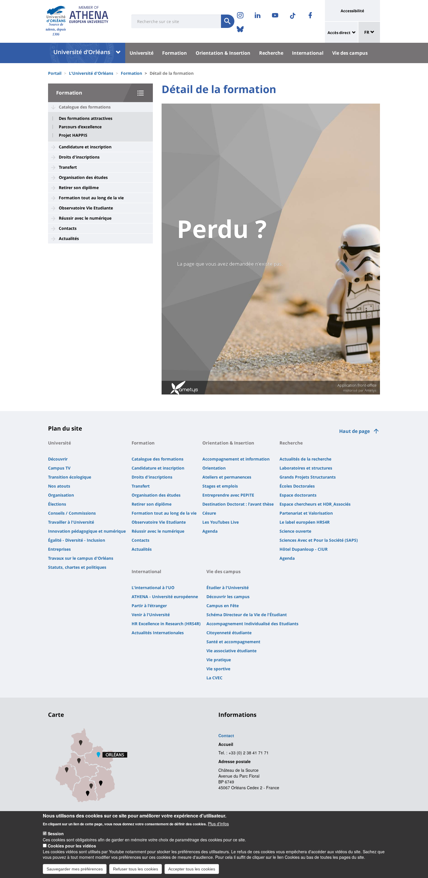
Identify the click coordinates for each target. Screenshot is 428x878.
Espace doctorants (298, 495)
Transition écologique (69, 477)
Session (56, 833)
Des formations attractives (85, 118)
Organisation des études (83, 177)
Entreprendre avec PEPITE (228, 495)
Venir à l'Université (151, 614)
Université (141, 53)
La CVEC (214, 677)
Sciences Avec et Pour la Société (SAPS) (319, 540)
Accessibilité (352, 10)
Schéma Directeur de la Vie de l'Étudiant (246, 614)
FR (367, 32)
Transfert (68, 167)
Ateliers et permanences (226, 477)
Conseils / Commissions (72, 513)
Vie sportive (218, 668)
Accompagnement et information (236, 459)
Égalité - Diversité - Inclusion (76, 540)
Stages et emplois (220, 486)
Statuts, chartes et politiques (77, 567)
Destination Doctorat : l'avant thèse (238, 504)
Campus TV (59, 468)
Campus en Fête (222, 605)
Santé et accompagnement (233, 641)
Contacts (68, 228)
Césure (209, 513)
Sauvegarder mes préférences (75, 868)
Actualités (69, 238)
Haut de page (354, 431)
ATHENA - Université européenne (165, 596)
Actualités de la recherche (305, 459)
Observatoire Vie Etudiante (86, 208)
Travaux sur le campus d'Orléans (80, 558)
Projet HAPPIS (73, 135)
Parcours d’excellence (80, 127)
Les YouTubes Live (220, 522)
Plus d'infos (218, 823)
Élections (57, 504)
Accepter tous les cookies (191, 868)
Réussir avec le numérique (85, 218)
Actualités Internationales (158, 632)
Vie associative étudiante (231, 650)
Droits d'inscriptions (79, 157)
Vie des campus (350, 53)
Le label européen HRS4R (305, 522)
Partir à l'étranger (149, 605)
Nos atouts (59, 486)
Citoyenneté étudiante (229, 632)
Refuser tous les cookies (135, 868)
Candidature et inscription (85, 147)
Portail (54, 73)
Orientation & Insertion (223, 53)
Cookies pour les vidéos (72, 845)
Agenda (209, 531)
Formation (174, 53)
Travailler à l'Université (71, 522)
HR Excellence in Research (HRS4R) (166, 623)
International (307, 53)
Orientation (214, 468)
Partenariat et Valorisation (306, 513)
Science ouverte (295, 531)
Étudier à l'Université (227, 587)
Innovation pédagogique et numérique (87, 531)
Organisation (61, 495)
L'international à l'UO (153, 587)
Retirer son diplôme (79, 187)
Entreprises (59, 549)
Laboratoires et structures (306, 468)
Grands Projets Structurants (308, 477)
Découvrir (58, 459)
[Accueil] (56, 14)
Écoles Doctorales (297, 486)
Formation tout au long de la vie (91, 197)
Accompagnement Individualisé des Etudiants (252, 623)
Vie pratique (218, 659)
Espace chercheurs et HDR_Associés (315, 504)
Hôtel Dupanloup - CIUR (304, 549)
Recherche (271, 53)
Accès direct (339, 32)
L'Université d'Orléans (91, 73)
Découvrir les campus (228, 596)
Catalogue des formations (85, 107)
